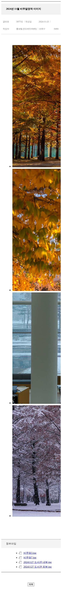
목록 (31, 584)
